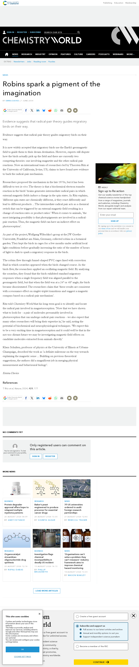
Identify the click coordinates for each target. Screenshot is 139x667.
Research (39, 501)
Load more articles (47, 591)
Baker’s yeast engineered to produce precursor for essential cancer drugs (46, 508)
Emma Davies (12, 101)
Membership (130, 3)
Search (79, 32)
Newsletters (19, 62)
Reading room (40, 62)
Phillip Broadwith (41, 571)
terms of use (106, 228)
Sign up (115, 221)
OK (22, 649)
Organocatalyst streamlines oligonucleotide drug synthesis (15, 558)
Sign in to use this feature (77, 104)
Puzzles (51, 62)
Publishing (107, 3)
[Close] (39, 614)
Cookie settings (22, 657)
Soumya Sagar (46, 520)
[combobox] (61, 32)
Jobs (29, 62)
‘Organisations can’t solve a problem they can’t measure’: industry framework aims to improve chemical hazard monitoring (76, 561)
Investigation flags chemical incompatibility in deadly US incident (44, 558)
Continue (99, 662)
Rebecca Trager (77, 520)
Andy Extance (16, 520)
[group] (130, 54)
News (5, 75)
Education (118, 3)
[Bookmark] (75, 110)
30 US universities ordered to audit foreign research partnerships (73, 508)
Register (22, 32)
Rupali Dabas (15, 570)
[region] (22, 637)
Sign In (10, 32)
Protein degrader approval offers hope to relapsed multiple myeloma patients (16, 508)
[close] (90, 104)
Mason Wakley (77, 575)
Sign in (36, 456)
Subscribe (35, 32)
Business (8, 501)
